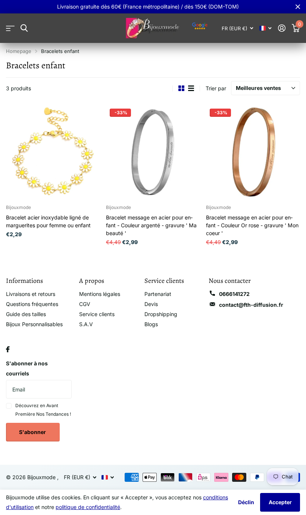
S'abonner (33, 432)
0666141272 (234, 294)
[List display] (191, 88)
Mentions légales (99, 294)
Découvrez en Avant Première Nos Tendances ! (43, 409)
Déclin (246, 502)
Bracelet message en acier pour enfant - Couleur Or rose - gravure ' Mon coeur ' (252, 225)
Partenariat (157, 294)
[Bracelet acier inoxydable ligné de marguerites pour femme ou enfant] (53, 152)
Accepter (280, 502)
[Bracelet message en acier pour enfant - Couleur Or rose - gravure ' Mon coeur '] (253, 152)
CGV (84, 304)
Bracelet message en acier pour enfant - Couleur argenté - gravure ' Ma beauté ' (151, 225)
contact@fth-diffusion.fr (251, 305)
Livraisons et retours (30, 294)
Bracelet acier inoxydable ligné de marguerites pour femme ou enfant (48, 221)
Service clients (97, 314)
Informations (24, 280)
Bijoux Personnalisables (34, 324)
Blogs (151, 324)
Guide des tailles (26, 314)
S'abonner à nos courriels (27, 368)
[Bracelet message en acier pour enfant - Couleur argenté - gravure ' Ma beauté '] (153, 152)
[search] (24, 28)
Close (298, 6)
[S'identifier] (281, 28)
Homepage (18, 51)
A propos (91, 280)
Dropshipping (160, 314)
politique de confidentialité (88, 507)
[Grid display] (181, 88)
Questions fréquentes (32, 304)
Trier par (216, 88)
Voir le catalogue (10, 28)
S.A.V (86, 324)
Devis (151, 304)
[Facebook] (8, 349)
